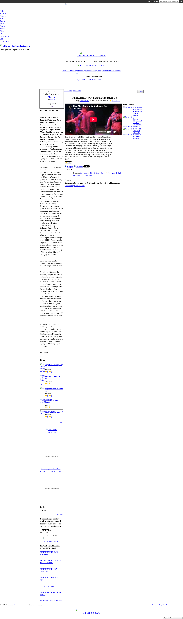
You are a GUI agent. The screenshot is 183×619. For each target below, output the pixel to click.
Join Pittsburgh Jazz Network (75, 186)
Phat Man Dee (84, 101)
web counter (51, 433)
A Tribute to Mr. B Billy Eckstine (137, 136)
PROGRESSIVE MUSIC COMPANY (91, 56)
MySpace (70, 167)
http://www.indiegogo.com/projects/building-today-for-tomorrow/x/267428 (92, 71)
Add (141, 91)
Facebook (79, 167)
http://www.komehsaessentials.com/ (90, 79)
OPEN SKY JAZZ (47, 586)
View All (60, 422)
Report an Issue (164, 605)
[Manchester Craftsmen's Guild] (40, 356)
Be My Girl (137, 126)
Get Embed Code (115, 173)
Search (181, 1)
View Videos (116, 101)
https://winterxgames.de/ (54, 412)
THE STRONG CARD (91, 613)
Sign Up (150, 1)
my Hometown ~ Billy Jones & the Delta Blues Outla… (137, 121)
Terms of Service (177, 605)
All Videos (68, 91)
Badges (154, 605)
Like (69, 163)
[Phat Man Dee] (68, 102)
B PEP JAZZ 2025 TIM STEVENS (137, 131)
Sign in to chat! (168, 617)
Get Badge (59, 514)
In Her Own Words (51, 541)
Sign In (156, 1)
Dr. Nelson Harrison (21, 605)
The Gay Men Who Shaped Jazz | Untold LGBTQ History (137, 111)
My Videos (77, 91)
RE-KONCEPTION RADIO (51, 600)
